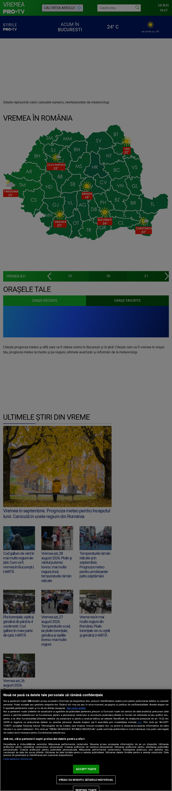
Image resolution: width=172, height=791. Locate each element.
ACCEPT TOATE (86, 769)
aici (140, 722)
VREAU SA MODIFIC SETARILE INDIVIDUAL (86, 779)
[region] (86, 740)
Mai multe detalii (76, 708)
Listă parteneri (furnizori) (17, 759)
